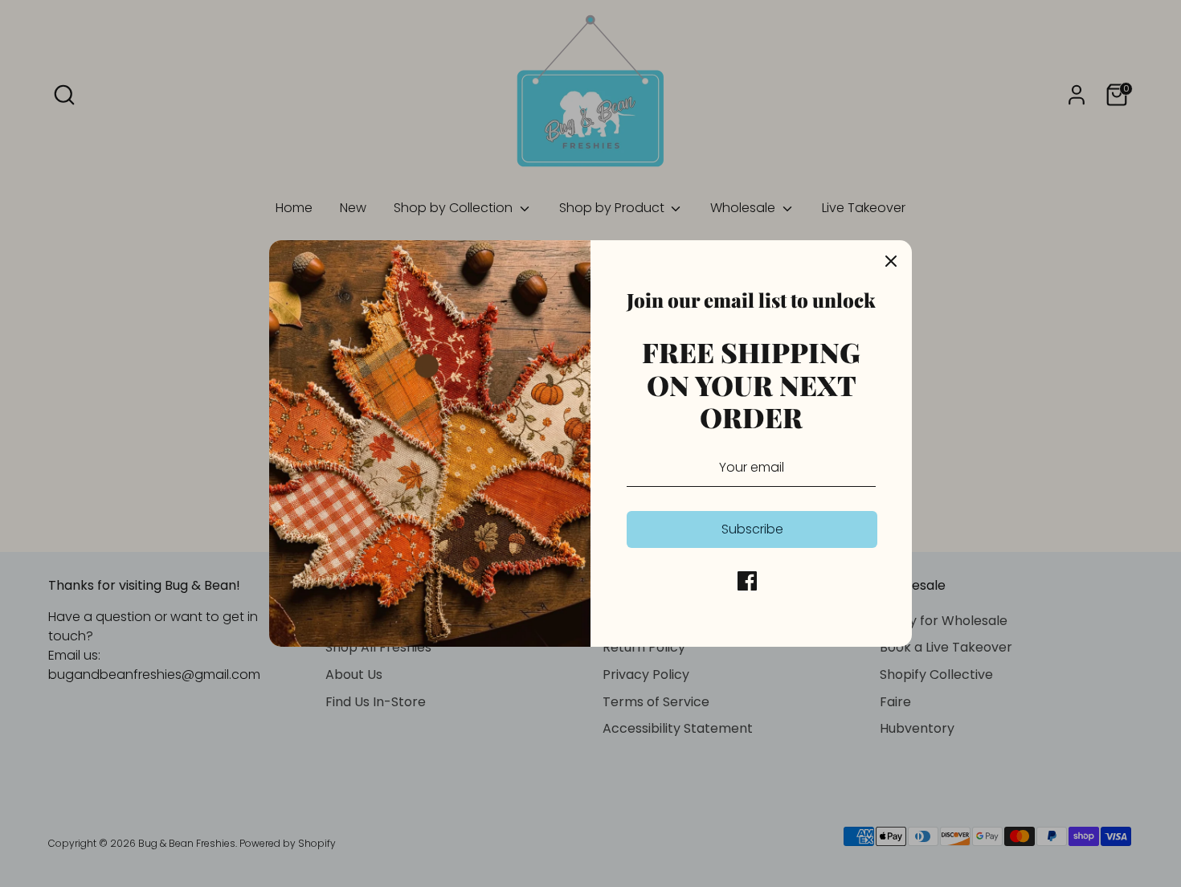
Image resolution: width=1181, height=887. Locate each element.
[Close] (891, 261)
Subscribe (752, 529)
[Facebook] (747, 581)
